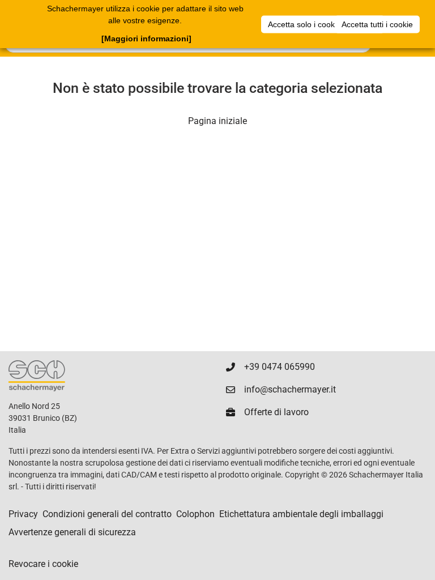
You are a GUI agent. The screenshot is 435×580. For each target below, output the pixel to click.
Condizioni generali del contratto (107, 514)
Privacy (23, 514)
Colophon (195, 514)
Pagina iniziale (217, 121)
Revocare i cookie (43, 563)
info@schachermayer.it (290, 389)
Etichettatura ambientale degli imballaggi (301, 514)
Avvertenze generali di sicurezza (72, 532)
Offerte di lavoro (276, 412)
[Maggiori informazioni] (146, 38)
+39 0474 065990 (279, 366)
